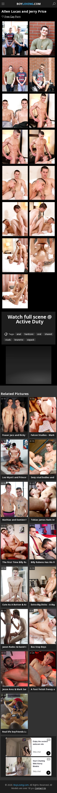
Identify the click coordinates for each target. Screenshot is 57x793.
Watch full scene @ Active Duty (30, 319)
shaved (48, 334)
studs (8, 339)
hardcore (29, 334)
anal (19, 334)
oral (39, 334)
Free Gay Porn (12, 16)
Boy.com (29, 4)
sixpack (30, 339)
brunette (19, 339)
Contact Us (40, 788)
